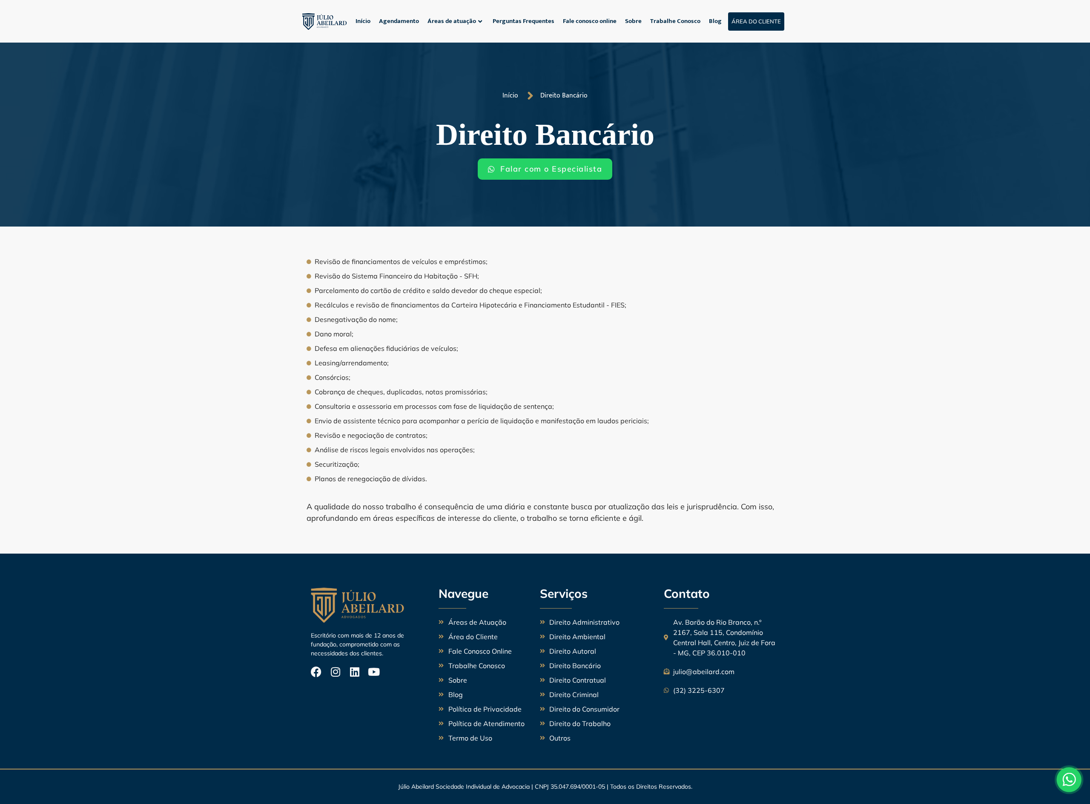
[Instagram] (335, 671)
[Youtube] (373, 671)
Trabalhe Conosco (675, 21)
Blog (715, 21)
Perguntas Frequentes (523, 21)
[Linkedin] (354, 671)
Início (363, 21)
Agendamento (399, 21)
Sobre (633, 21)
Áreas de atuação (451, 21)
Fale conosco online (590, 21)
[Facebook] (316, 671)
